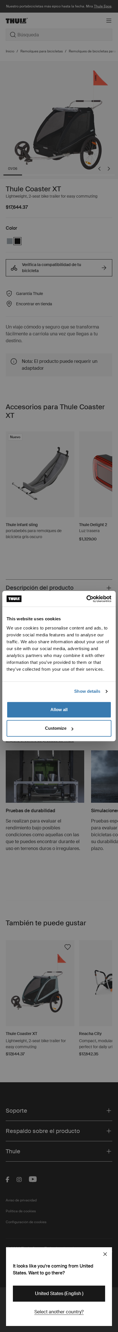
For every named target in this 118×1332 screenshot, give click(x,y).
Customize (55, 728)
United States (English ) (59, 1293)
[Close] (105, 1254)
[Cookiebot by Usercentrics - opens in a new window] (86, 599)
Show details (87, 691)
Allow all (59, 709)
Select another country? (59, 1312)
